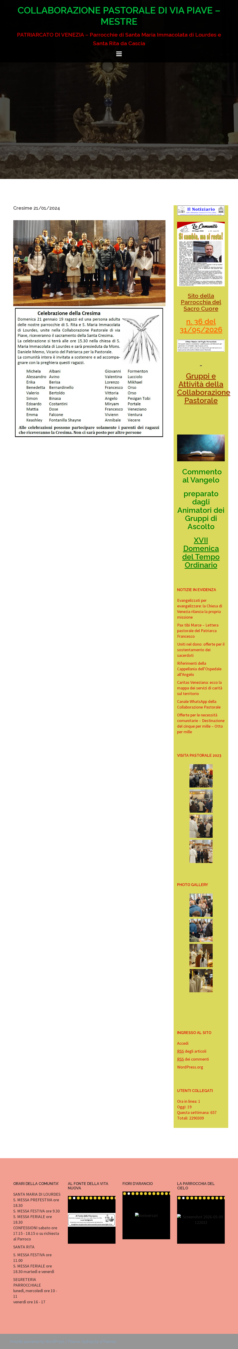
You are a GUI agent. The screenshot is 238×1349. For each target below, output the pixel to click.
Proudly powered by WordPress (37, 1341)
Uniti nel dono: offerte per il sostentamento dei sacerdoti (201, 649)
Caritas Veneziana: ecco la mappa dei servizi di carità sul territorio (199, 688)
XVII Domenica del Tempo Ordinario (201, 552)
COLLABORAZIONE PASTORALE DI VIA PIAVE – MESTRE (119, 16)
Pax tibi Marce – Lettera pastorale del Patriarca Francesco (197, 630)
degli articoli (191, 1051)
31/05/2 (194, 329)
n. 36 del (201, 321)
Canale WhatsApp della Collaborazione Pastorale (199, 704)
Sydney (88, 1341)
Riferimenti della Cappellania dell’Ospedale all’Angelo (199, 669)
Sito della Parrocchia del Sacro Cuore (201, 302)
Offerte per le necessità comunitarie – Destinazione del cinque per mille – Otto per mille (201, 723)
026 (215, 329)
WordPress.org (190, 1067)
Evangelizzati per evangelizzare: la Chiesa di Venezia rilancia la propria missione (199, 609)
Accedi (182, 1043)
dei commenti (193, 1059)
